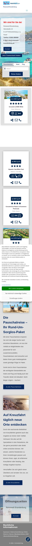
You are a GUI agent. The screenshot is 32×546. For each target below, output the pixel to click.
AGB (27, 534)
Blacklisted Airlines (20, 534)
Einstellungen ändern (16, 298)
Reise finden (16, 74)
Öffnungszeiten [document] (16, 501)
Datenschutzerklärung (17, 532)
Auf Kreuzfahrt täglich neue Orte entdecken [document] (14, 419)
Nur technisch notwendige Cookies (16, 293)
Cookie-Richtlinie (6, 285)
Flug (23, 64)
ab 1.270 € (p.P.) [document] (16, 238)
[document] (16, 107)
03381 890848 (13, 37)
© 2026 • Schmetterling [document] (16, 543)
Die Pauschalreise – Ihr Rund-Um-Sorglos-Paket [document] (15, 325)
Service (11, 534)
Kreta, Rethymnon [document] (16, 109)
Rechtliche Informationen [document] (10, 526)
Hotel (17, 64)
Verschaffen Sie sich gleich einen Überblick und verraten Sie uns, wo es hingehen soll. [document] (15, 473)
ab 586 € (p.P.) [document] (16, 161)
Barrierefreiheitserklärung (11, 536)
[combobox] (16, 69)
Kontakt (7, 49)
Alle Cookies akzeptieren (16, 288)
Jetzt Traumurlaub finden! (11, 55)
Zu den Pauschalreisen (13, 387)
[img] (12, 113)
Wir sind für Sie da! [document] (12, 22)
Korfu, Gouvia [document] (16, 211)
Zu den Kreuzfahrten (13, 482)
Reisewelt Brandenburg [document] (16, 508)
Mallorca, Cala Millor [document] (16, 171)
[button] (12, 120)
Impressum (6, 532)
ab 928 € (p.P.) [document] (16, 199)
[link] (16, 106)
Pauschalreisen (8, 64)
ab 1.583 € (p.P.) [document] (16, 99)
